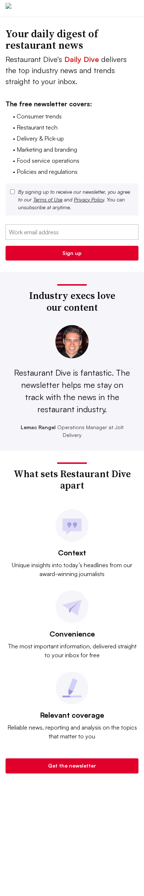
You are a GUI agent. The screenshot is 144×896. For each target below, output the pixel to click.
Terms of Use (47, 199)
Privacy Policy (89, 199)
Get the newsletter (72, 765)
